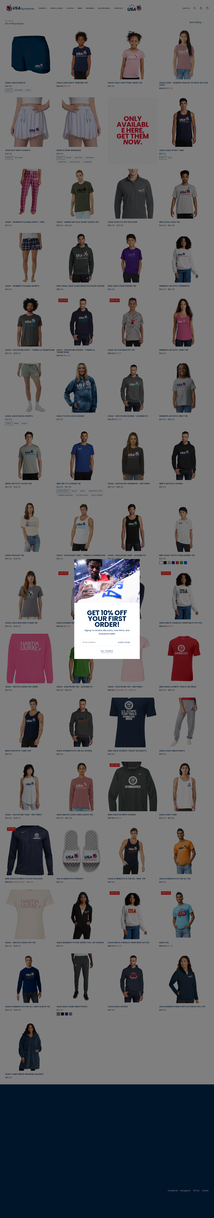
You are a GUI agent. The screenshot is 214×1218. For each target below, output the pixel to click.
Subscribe (124, 642)
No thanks (107, 651)
